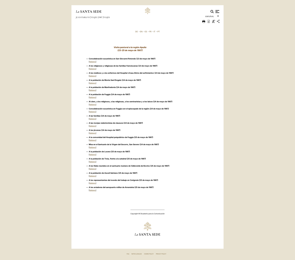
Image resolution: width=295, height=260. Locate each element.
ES (146, 31)
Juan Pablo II (83, 17)
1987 (100, 17)
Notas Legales (136, 254)
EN (141, 31)
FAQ (128, 254)
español (210, 17)
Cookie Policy (149, 254)
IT (154, 31)
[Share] (218, 22)
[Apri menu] (217, 11)
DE (136, 31)
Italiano (92, 62)
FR (150, 31)
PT (158, 31)
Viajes (94, 17)
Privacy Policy (161, 254)
